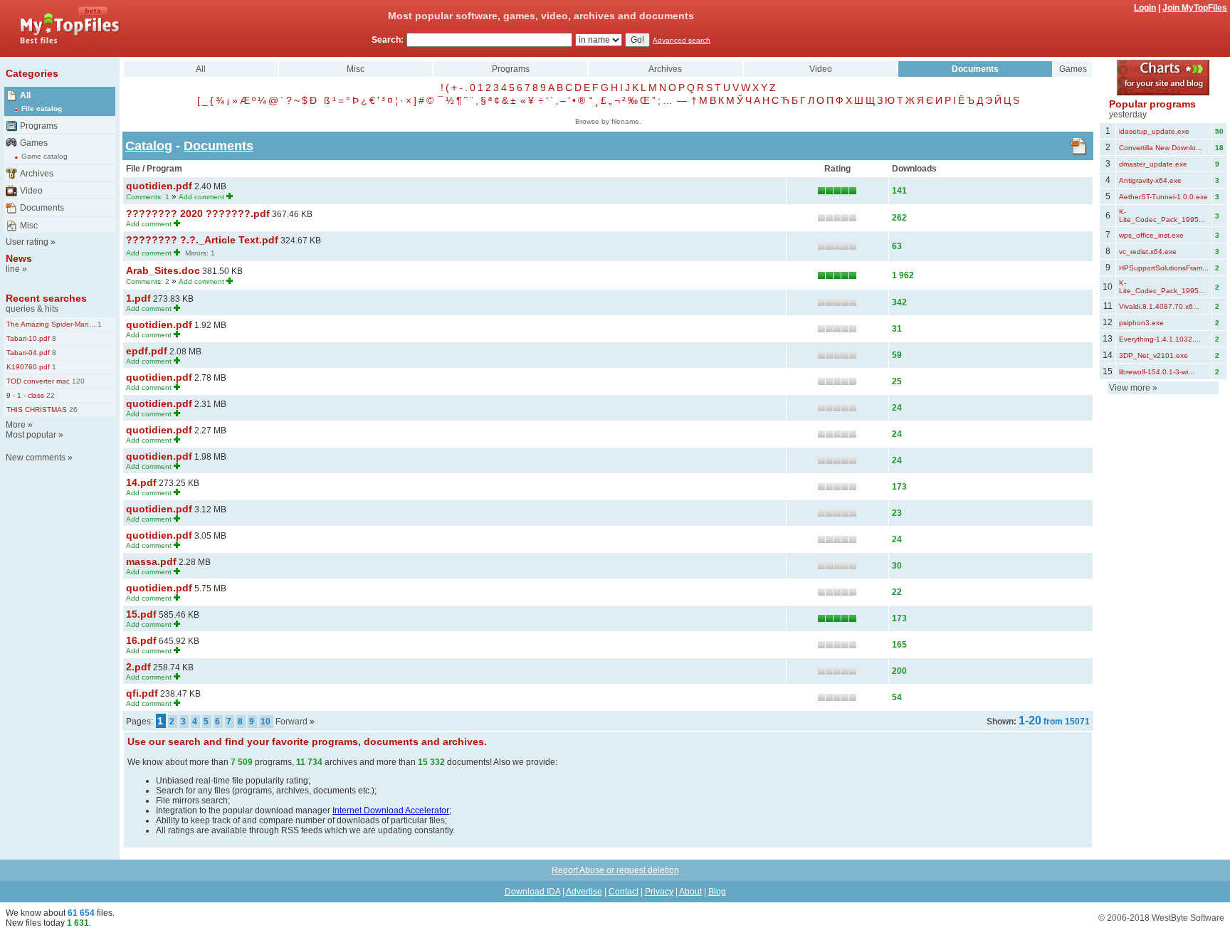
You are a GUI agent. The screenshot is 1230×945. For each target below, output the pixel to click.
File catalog (41, 108)
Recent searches (46, 298)
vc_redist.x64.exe (1148, 251)
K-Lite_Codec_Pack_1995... (1162, 215)
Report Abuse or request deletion (615, 870)
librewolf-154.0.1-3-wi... (1156, 372)
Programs (39, 126)
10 (265, 722)
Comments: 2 (147, 281)
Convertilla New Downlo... (1160, 148)
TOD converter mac (38, 381)
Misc (29, 226)
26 (72, 409)
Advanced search (681, 40)
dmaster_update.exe (1153, 164)
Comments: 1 (147, 197)
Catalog (148, 146)
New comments (35, 458)
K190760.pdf (28, 367)
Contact (623, 892)
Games (34, 143)
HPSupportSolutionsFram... (1164, 268)
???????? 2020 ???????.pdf (198, 213)
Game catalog (44, 156)
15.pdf (141, 614)
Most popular (31, 435)
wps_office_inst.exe (1151, 235)
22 (49, 395)
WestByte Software (1188, 918)
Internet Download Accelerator (390, 810)
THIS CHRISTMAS (36, 409)
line (13, 269)
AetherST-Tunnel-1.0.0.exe (1163, 197)
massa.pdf (151, 561)
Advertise (584, 892)
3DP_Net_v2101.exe (1153, 355)
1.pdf (138, 298)
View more (1129, 388)
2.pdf (138, 666)
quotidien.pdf (159, 185)
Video (31, 191)
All (25, 95)
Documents (42, 208)
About (690, 892)
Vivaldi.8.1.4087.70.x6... (1159, 306)
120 (77, 381)
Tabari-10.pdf (28, 338)
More (16, 425)
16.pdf (141, 640)
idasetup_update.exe (1154, 131)
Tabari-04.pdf (28, 353)
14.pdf (141, 482)
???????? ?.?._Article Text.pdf (202, 240)
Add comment (201, 197)
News (19, 258)
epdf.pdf (146, 351)
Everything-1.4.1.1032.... (1160, 339)
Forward (291, 722)
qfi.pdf (142, 693)
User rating (27, 242)
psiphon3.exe (1141, 323)
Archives (36, 174)
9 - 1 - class (25, 395)
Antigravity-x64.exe (1150, 180)
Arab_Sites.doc (163, 270)
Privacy (659, 892)
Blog (717, 892)
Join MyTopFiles (1194, 8)
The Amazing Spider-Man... (50, 324)
